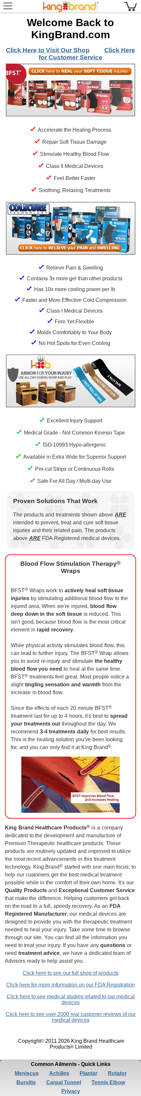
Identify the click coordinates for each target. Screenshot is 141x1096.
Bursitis (26, 1082)
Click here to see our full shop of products (70, 973)
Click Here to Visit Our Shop (48, 50)
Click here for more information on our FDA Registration (70, 985)
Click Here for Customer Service (87, 54)
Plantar (88, 1073)
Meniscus (27, 1073)
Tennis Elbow (108, 1082)
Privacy (70, 1091)
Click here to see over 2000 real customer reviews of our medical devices (71, 1017)
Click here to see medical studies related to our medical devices (71, 999)
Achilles (59, 1073)
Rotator (117, 1073)
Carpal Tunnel (63, 1082)
